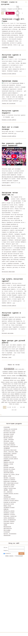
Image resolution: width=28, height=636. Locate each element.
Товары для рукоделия (8, 103)
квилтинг (10, 373)
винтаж (19, 383)
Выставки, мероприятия (11, 446)
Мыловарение (7, 526)
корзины (18, 402)
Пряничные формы (10, 81)
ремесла (17, 387)
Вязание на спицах (9, 469)
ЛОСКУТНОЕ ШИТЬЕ (9, 472)
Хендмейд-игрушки (9, 507)
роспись (16, 373)
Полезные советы (9, 523)
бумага (3, 382)
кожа (5, 390)
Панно (20, 385)
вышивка (17, 393)
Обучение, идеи (6, 357)
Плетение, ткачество (10, 516)
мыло (25, 371)
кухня (12, 383)
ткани (16, 369)
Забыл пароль (9, 556)
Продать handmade (9, 443)
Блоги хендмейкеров (10, 519)
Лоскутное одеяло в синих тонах (11, 56)
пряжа (3, 390)
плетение (8, 397)
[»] (22, 13)
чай (16, 392)
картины (19, 400)
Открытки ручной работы (11, 500)
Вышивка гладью (8, 464)
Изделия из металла (10, 502)
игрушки (13, 375)
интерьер (14, 385)
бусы (25, 397)
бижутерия (20, 373)
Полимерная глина (16, 388)
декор (23, 380)
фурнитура (4, 387)
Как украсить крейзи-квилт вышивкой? (12, 144)
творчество (9, 375)
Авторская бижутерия (8, 271)
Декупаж (6, 495)
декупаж (9, 385)
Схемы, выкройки (9, 439)
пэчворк (9, 368)
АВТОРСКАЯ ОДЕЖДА (9, 485)
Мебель (20, 387)
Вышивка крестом (15, 395)
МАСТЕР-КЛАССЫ (6, 185)
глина (22, 388)
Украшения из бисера (10, 457)
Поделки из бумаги (9, 498)
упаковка (7, 382)
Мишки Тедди (7, 505)
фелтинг (11, 400)
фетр (6, 392)
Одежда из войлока (9, 479)
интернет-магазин (22, 390)
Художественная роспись (11, 493)
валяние (15, 400)
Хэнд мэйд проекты (9, 444)
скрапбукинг (10, 390)
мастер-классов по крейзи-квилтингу (13, 177)
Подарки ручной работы (9, 73)
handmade (11, 371)
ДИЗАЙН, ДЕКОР (8, 490)
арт (24, 373)
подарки (20, 371)
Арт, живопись (8, 492)
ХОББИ (5, 525)
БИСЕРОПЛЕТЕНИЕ (8, 455)
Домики (6, 402)
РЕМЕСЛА (6, 509)
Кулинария (7, 532)
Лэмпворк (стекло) (9, 514)
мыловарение (5, 373)
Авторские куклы (9, 504)
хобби (3, 392)
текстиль (21, 397)
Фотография (7, 530)
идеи (5, 385)
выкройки (23, 383)
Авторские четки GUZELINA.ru (10, 194)
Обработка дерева (9, 511)
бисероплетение (6, 380)
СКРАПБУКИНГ (7, 497)
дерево (25, 382)
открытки (16, 390)
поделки (7, 399)
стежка (8, 400)
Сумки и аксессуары (10, 488)
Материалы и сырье (9, 430)
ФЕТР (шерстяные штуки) (11, 483)
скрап (21, 395)
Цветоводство (8, 528)
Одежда (17, 397)
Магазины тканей (9, 434)
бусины (8, 387)
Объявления (7, 535)
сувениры (4, 400)
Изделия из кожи (9, 486)
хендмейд (15, 371)
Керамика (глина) (9, 512)
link (22, 45)
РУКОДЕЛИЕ (5, 47)
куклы (9, 392)
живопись (24, 400)
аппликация (13, 402)
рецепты (18, 380)
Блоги (15, 380)
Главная (3, 9)
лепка (25, 388)
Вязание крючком (9, 467)
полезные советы (7, 383)
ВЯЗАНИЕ (6, 465)
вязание (20, 382)
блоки (10, 404)
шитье (11, 380)
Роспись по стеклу (9, 388)
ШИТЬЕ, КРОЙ (7, 476)
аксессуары (13, 397)
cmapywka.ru (19, 297)
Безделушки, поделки (10, 453)
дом (17, 385)
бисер (23, 385)
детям (17, 375)
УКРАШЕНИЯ (7, 448)
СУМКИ (2, 402)
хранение (15, 382)
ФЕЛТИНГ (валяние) (9, 478)
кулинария (3, 375)
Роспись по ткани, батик (11, 474)
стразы (9, 402)
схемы (19, 378)
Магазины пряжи (8, 436)
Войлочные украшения (10, 481)
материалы (19, 392)
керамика (25, 402)
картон (11, 382)
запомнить (8, 553)
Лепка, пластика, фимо (11, 451)
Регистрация (19, 556)
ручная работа (21, 369)
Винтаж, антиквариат (10, 533)
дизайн (16, 383)
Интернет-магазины (7, 333)
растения (13, 392)
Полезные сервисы (9, 521)
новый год (24, 399)
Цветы (11, 399)
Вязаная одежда (8, 471)
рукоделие (14, 378)
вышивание (8, 395)
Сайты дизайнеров (9, 518)
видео (21, 402)
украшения (5, 371)
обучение (13, 387)
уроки (22, 378)
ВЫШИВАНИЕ (7, 460)
